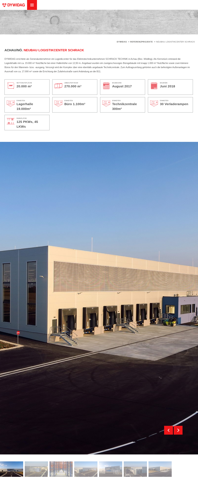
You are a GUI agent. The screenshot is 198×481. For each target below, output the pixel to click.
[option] (11, 469)
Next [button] (178, 430)
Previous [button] (168, 430)
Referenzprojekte (141, 42)
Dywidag (122, 42)
